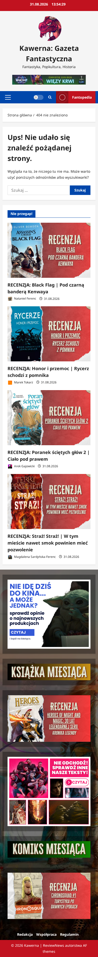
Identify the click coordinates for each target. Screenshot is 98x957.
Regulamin (69, 934)
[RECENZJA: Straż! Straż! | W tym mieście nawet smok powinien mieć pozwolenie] (49, 501)
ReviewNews (53, 945)
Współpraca (46, 934)
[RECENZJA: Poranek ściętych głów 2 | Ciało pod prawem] (49, 417)
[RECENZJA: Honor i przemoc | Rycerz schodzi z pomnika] (49, 333)
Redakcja (25, 934)
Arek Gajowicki (24, 466)
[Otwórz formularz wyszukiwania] (50, 97)
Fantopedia (82, 97)
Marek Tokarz (23, 382)
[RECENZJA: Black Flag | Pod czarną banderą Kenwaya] (49, 250)
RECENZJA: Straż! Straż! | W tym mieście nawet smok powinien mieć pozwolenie (48, 543)
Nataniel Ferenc (24, 299)
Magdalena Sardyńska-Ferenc (34, 557)
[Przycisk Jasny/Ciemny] (38, 97)
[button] (8, 97)
